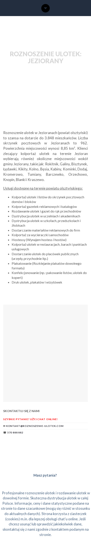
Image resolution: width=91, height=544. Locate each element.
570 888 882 (15, 432)
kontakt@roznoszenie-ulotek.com (34, 426)
